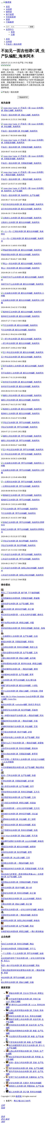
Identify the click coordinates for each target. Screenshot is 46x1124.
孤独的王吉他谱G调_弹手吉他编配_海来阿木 (20, 500)
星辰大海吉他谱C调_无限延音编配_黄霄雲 (19, 754)
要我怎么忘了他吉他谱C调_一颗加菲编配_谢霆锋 (22, 743)
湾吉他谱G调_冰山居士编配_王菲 (15, 858)
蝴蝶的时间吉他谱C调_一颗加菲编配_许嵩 (19, 721)
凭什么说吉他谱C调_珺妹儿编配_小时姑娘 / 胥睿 (22, 691)
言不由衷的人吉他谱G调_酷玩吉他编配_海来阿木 (22, 373)
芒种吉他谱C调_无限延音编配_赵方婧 (17, 781)
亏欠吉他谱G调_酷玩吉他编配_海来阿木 (18, 330)
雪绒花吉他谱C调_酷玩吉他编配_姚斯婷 (18, 847)
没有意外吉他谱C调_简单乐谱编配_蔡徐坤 (19, 748)
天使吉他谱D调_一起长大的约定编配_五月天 (20, 808)
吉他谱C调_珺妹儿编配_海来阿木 (20, 115)
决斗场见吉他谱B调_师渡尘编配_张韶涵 (18, 803)
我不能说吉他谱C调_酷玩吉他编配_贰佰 (18, 825)
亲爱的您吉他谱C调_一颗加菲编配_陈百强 (19, 915)
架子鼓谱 (10, 14)
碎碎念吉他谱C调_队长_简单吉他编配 (25, 1016)
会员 (10, 29)
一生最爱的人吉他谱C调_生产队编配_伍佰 (19, 636)
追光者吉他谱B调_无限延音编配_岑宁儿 (18, 949)
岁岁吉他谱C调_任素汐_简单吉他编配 (25, 1083)
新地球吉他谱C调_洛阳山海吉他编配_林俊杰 (20, 920)
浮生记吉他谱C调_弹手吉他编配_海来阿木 (19, 427)
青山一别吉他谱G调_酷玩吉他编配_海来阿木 (20, 268)
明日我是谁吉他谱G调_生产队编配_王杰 (18, 797)
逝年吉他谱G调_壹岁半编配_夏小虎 (16, 888)
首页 (8, 7)
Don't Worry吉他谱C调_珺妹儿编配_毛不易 (19, 836)
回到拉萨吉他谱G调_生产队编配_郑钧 (17, 604)
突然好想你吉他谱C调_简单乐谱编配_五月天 (20, 792)
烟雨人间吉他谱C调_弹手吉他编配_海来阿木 (20, 441)
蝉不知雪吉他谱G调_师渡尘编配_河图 (17, 623)
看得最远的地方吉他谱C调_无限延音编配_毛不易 (22, 869)
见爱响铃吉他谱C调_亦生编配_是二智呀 (18, 819)
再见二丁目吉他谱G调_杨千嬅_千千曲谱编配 (20, 593)
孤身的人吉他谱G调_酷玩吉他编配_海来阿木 (20, 413)
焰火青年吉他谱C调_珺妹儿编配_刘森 (17, 982)
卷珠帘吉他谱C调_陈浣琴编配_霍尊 (16, 852)
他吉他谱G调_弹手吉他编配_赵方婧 (16, 977)
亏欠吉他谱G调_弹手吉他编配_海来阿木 (18, 513)
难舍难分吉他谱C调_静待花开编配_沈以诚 (19, 814)
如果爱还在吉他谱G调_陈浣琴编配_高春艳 (19, 710)
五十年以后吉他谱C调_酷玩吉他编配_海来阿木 (21, 357)
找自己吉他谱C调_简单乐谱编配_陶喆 (17, 944)
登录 (13, 32)
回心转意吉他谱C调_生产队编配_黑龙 (17, 926)
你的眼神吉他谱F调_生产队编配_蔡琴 (17, 675)
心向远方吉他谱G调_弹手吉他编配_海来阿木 (20, 559)
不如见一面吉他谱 (14, 44)
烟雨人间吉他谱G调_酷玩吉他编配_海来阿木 (20, 400)
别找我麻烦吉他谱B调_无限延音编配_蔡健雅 (20, 598)
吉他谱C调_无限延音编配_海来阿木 (21, 147)
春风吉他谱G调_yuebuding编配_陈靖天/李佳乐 (21, 704)
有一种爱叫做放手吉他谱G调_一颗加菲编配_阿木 (22, 715)
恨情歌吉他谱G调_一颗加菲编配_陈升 (17, 863)
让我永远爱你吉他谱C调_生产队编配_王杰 (19, 653)
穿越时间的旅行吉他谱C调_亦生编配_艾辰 (19, 726)
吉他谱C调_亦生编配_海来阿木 (19, 131)
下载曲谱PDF (23, 97)
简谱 (8, 19)
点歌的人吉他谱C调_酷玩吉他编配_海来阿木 (20, 222)
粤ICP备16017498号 (22, 1101)
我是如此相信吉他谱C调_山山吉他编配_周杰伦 (21, 899)
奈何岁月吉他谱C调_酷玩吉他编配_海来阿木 (20, 386)
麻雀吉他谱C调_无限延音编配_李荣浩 (17, 642)
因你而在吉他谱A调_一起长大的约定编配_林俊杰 (22, 910)
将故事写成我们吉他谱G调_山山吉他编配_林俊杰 (22, 841)
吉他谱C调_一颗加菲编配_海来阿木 (21, 179)
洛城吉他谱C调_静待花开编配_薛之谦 (17, 609)
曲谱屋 (19, 1096)
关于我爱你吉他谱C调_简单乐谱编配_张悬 (19, 830)
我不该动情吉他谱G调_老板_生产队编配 (26, 1068)
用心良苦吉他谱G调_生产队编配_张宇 (17, 786)
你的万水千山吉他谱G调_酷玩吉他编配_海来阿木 (22, 284)
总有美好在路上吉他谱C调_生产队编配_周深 (20, 737)
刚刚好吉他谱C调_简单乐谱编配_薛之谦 (18, 893)
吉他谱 (9, 9)
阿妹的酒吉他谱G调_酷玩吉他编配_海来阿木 (20, 254)
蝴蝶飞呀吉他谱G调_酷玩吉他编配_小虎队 (19, 685)
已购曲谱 (10, 22)
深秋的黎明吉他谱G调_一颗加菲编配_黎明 (19, 669)
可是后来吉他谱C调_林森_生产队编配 (25, 1042)
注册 (13, 34)
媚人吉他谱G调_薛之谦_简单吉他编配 (25, 1092)
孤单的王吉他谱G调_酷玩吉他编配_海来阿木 (20, 316)
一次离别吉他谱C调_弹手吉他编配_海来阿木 (20, 486)
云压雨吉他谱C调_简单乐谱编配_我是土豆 (19, 647)
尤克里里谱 (11, 17)
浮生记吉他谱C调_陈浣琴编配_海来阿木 (18, 545)
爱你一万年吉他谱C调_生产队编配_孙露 (18, 775)
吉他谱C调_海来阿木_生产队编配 (20, 195)
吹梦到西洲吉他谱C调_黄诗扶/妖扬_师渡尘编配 (21, 664)
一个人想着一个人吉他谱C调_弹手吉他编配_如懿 (22, 953)
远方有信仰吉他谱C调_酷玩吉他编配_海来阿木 (21, 209)
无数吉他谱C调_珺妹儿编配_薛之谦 (16, 904)
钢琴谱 (9, 12)
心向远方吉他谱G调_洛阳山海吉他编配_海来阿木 (22, 575)
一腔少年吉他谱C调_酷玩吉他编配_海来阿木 (20, 343)
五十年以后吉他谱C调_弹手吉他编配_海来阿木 (21, 454)
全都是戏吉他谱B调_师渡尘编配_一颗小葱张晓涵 (22, 931)
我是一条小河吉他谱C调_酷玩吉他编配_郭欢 (20, 965)
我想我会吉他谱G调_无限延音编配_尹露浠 (19, 882)
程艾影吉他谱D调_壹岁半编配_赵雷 (16, 732)
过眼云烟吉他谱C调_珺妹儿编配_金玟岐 (18, 658)
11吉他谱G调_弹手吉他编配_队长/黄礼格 (18, 680)
